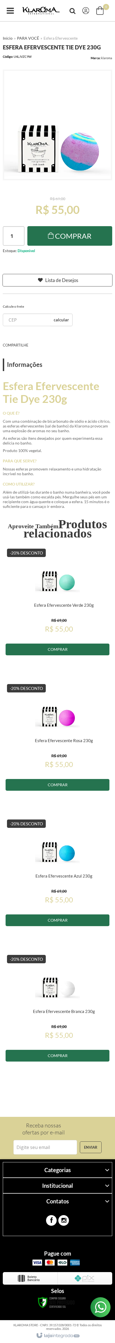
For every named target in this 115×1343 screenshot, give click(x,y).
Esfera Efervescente (61, 38)
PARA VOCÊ (28, 38)
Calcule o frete (13, 306)
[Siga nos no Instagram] (63, 1220)
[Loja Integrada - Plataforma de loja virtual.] (58, 1335)
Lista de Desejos (61, 280)
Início (8, 38)
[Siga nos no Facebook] (51, 1220)
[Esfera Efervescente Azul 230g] (57, 882)
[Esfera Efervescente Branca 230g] (57, 1017)
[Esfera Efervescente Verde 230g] (57, 611)
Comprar (73, 235)
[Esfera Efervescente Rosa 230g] (57, 747)
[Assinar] (91, 1147)
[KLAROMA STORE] (41, 10)
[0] (100, 10)
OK (61, 320)
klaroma (106, 58)
